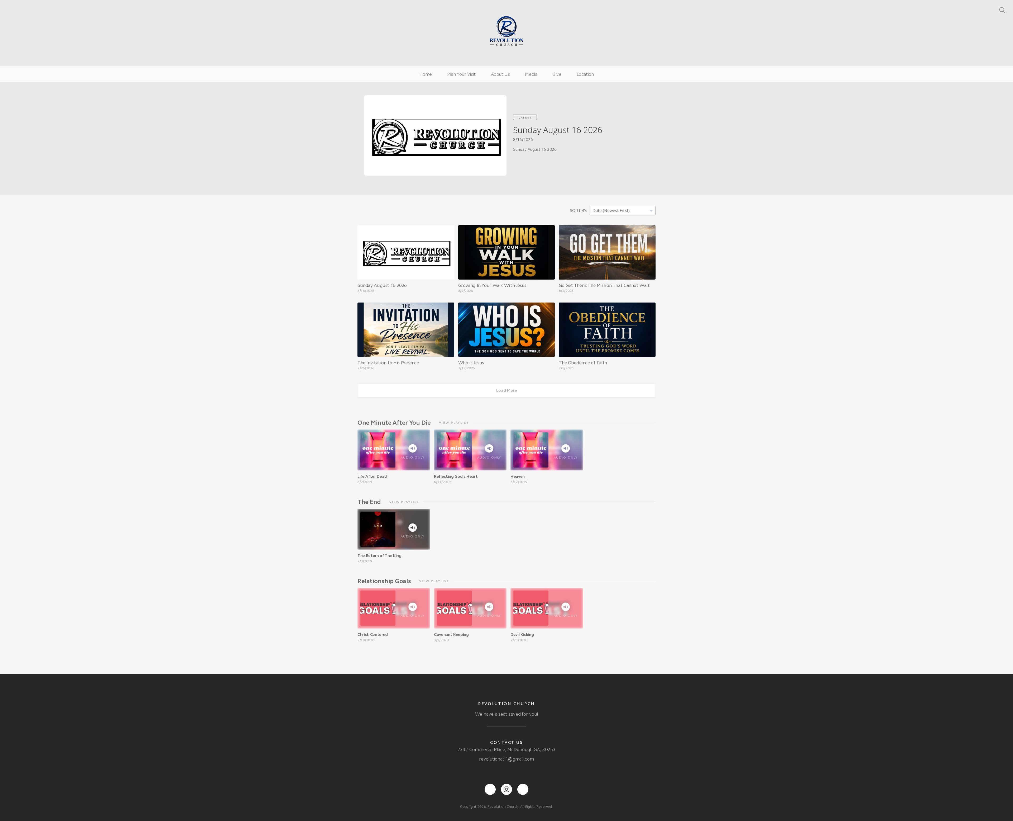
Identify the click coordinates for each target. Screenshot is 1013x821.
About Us (500, 74)
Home (425, 74)
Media (531, 74)
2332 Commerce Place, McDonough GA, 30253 (506, 749)
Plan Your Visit (461, 74)
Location (585, 74)
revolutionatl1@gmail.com (506, 759)
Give (556, 74)
